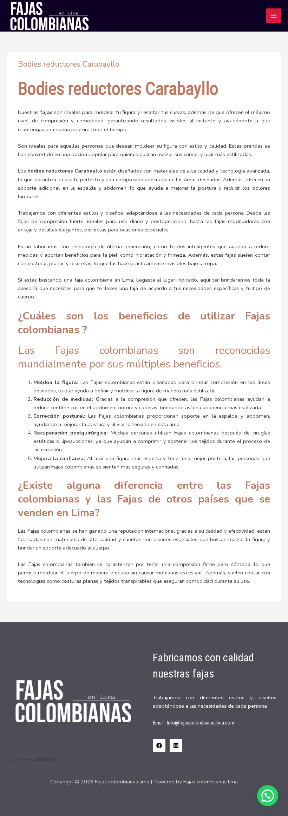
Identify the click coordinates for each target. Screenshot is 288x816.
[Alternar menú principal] (273, 15)
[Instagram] (176, 745)
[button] (267, 795)
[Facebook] (159, 745)
